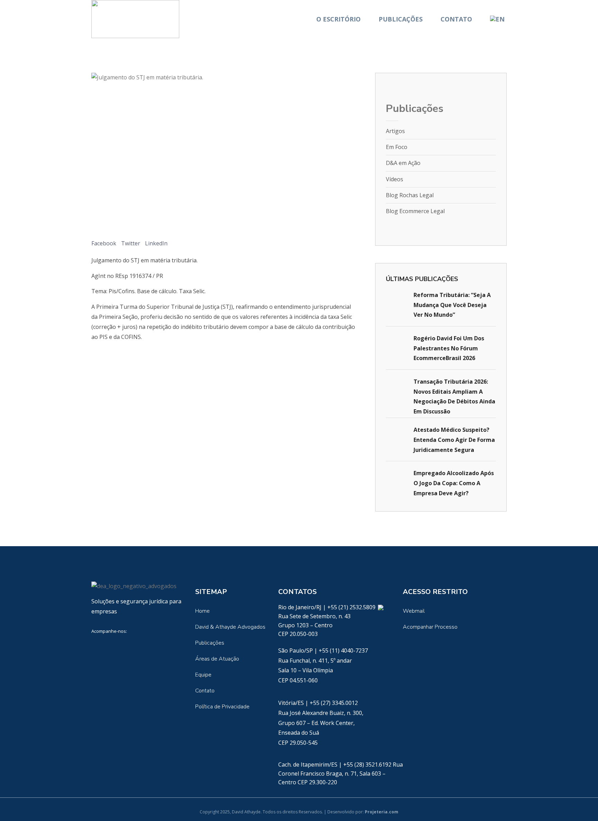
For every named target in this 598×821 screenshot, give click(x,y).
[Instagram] (161, 646)
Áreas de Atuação (217, 659)
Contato (456, 19)
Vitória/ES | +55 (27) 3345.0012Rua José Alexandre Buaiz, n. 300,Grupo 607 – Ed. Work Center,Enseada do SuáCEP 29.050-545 (320, 722)
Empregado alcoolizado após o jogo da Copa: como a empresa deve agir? (454, 483)
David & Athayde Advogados (230, 627)
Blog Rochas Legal (410, 195)
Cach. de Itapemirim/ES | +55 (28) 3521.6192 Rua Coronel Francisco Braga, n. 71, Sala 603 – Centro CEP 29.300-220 (340, 773)
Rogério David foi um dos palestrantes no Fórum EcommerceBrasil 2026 (449, 348)
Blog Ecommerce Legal (415, 211)
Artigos (395, 131)
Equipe (203, 675)
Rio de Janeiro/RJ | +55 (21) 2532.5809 (327, 607)
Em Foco (396, 147)
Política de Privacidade (222, 706)
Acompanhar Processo (430, 627)
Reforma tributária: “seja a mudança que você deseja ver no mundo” (452, 305)
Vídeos (394, 179)
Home (202, 611)
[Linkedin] (96, 646)
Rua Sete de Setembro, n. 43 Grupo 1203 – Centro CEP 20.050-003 (314, 625)
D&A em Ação (403, 163)
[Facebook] (118, 646)
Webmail (414, 611)
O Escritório (338, 19)
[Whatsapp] (380, 607)
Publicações (401, 19)
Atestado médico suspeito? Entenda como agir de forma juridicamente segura (454, 440)
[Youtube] (139, 646)
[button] (103, 238)
